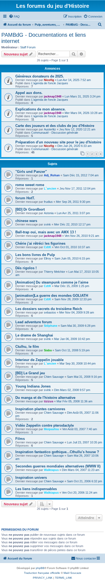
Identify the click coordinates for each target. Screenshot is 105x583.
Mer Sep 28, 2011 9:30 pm (73, 201)
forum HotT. (25, 198)
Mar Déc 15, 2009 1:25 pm (71, 286)
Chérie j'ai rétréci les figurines (40, 243)
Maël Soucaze (72, 572)
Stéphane (50, 325)
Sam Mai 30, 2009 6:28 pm (78, 325)
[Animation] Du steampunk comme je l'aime (51, 282)
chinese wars (26, 221)
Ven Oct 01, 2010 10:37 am (72, 247)
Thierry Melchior (54, 271)
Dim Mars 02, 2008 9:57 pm (72, 390)
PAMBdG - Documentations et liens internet (43, 38)
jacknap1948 (52, 96)
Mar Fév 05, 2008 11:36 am (74, 401)
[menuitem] (14, 16)
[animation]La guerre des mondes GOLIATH (51, 296)
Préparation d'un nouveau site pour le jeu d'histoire (58, 142)
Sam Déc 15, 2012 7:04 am (81, 175)
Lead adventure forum (33, 322)
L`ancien (50, 188)
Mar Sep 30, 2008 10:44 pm (78, 363)
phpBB (40, 568)
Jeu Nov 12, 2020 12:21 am (77, 129)
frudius (48, 201)
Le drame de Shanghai (34, 335)
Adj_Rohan (52, 175)
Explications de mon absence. (40, 109)
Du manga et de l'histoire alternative (45, 398)
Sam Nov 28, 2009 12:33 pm (73, 299)
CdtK (47, 247)
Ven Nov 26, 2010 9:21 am (82, 235)
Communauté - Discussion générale (54, 132)
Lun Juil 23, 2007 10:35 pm (84, 442)
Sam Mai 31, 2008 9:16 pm (84, 376)
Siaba (48, 350)
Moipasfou (51, 429)
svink (47, 224)
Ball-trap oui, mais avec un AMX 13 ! (45, 232)
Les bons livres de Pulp (35, 255)
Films (20, 439)
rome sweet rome (29, 185)
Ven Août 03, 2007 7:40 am (79, 429)
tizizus (48, 401)
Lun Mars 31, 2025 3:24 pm (82, 96)
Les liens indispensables (36, 489)
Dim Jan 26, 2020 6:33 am (74, 145)
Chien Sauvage (54, 376)
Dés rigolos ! (26, 268)
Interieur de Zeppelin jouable (39, 360)
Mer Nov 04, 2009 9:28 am (76, 312)
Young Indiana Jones (33, 386)
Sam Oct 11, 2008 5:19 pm (72, 350)
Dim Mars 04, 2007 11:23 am (80, 469)
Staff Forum (28, 47)
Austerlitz (50, 129)
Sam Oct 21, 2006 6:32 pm (84, 481)
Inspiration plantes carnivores (40, 409)
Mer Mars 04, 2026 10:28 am (83, 112)
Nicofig (49, 80)
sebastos (50, 312)
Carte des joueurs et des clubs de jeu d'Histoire (54, 126)
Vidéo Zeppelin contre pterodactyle (44, 425)
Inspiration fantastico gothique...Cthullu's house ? (57, 452)
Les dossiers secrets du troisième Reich (48, 309)
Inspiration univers (31, 478)
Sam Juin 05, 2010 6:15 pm (72, 258)
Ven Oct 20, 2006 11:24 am (79, 492)
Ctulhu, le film (27, 347)
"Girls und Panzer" (31, 172)
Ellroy (47, 258)
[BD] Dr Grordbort (30, 209)
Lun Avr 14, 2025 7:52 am (74, 80)
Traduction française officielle (42, 572)
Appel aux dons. (29, 93)
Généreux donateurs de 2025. (39, 76)
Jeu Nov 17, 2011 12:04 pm (77, 188)
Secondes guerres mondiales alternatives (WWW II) (57, 466)
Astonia (49, 213)
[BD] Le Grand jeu (30, 373)
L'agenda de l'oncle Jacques (49, 83)
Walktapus (51, 469)
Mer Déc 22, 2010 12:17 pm (72, 224)
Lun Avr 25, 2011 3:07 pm (73, 213)
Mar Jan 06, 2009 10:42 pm (72, 339)
